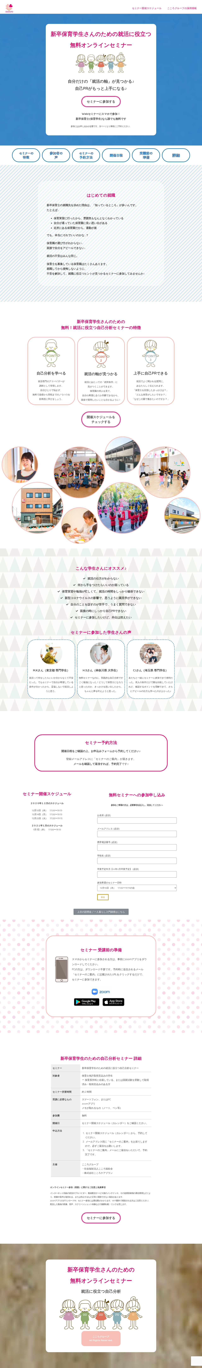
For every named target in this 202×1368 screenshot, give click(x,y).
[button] (101, 101)
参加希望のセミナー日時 (109, 882)
